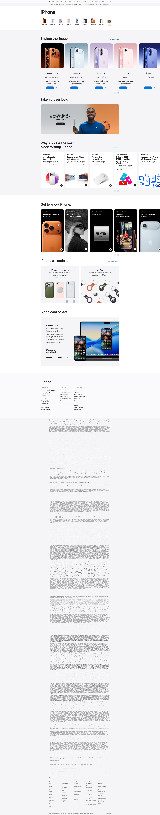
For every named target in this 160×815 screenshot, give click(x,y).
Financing (75, 796)
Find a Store (76, 781)
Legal (88, 813)
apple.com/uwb (74, 762)
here (99, 502)
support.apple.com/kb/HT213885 (80, 491)
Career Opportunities (102, 798)
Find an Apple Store (59, 809)
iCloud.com (64, 784)
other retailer (66, 809)
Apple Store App (76, 789)
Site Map (91, 813)
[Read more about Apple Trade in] (76, 170)
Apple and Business (89, 781)
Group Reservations (77, 786)
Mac (50, 783)
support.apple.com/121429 (84, 482)
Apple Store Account (65, 783)
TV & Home (51, 792)
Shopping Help (76, 800)
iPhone (50, 786)
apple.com (60, 502)
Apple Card (51, 803)
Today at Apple (76, 784)
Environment (100, 784)
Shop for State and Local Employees (90, 802)
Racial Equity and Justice (102, 789)
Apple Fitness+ (64, 795)
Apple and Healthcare (90, 794)
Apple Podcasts (64, 798)
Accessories (51, 796)
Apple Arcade (64, 793)
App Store (63, 801)
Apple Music (64, 792)
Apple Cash (51, 806)
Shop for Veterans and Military (91, 800)
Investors (100, 800)
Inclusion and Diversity (102, 786)
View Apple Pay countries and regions (69, 768)
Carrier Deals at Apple (78, 797)
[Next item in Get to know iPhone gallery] (118, 255)
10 (61, 80)
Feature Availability (61, 771)
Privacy (99, 788)
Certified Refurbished (77, 791)
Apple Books (64, 800)
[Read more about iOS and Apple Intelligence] (125, 230)
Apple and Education (89, 787)
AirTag (50, 794)
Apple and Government (90, 798)
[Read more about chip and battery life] (101, 230)
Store (50, 781)
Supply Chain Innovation (102, 791)
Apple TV (63, 790)
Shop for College (89, 790)
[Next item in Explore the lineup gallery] (118, 92)
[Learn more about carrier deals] (125, 170)
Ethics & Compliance (102, 801)
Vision (50, 789)
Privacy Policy (70, 813)
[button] (107, 1)
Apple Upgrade (76, 792)
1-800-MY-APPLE (78, 809)
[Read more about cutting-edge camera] (76, 230)
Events (99, 803)
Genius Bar (76, 783)
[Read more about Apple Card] (101, 170)
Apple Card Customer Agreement (75, 511)
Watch (50, 788)
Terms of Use (76, 813)
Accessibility (100, 781)
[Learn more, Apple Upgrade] (52, 170)
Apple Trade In (76, 794)
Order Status (76, 799)
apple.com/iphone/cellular (60, 758)
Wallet (50, 801)
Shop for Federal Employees (91, 804)
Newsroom (100, 795)
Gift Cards (51, 797)
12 (127, 163)
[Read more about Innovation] (52, 230)
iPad (50, 784)
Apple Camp (76, 788)
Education (100, 783)
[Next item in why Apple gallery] (118, 191)
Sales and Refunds (83, 813)
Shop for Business (89, 783)
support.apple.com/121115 (55, 474)
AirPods (50, 791)
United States (108, 813)
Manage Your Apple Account (66, 781)
